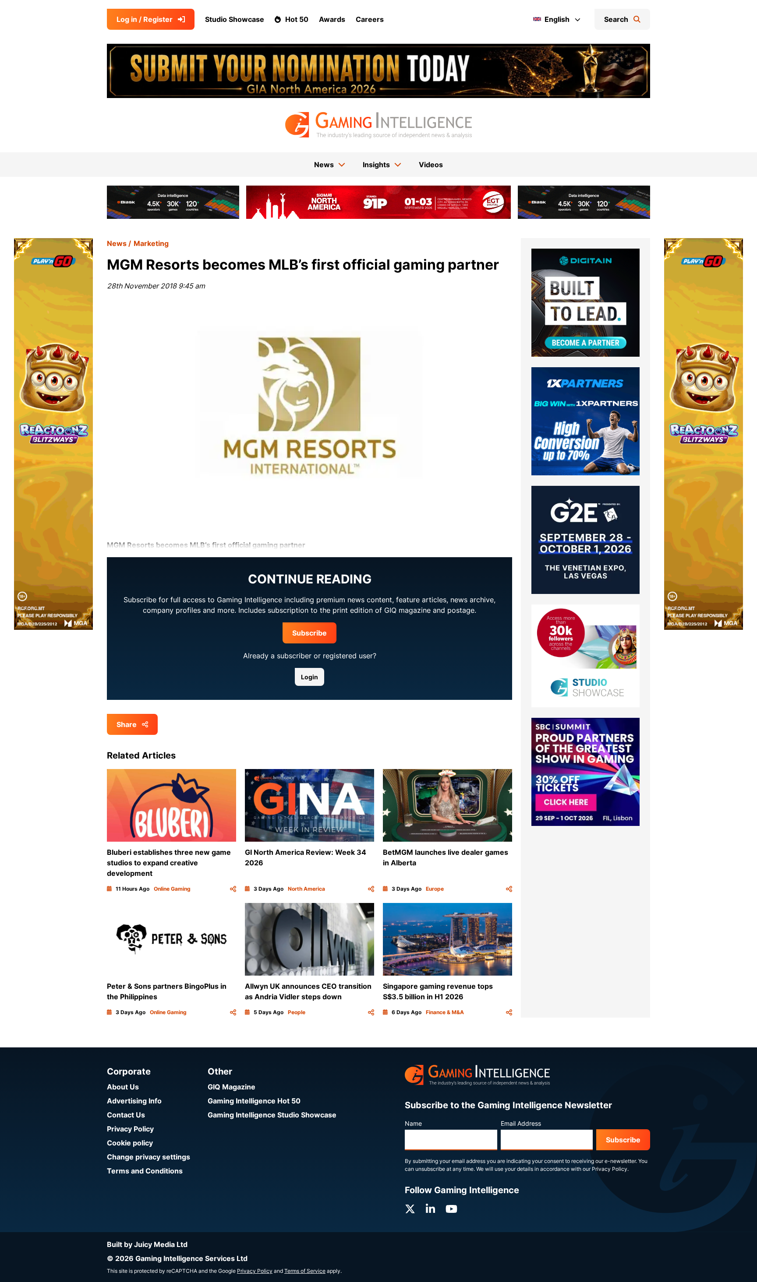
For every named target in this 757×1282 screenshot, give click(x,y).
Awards (332, 19)
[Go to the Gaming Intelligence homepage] (378, 125)
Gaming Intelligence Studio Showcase (272, 1114)
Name (413, 1123)
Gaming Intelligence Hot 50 (254, 1100)
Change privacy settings (148, 1156)
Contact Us (126, 1114)
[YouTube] (451, 1209)
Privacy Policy (130, 1128)
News (117, 243)
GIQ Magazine (231, 1086)
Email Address (521, 1123)
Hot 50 (296, 19)
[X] (410, 1209)
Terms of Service (304, 1271)
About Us (123, 1086)
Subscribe (309, 633)
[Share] (233, 889)
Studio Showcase (234, 19)
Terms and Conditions (145, 1170)
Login (309, 677)
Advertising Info (134, 1100)
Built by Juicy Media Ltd (147, 1244)
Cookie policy (130, 1142)
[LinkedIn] (430, 1209)
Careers (370, 19)
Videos (431, 164)
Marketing (151, 243)
